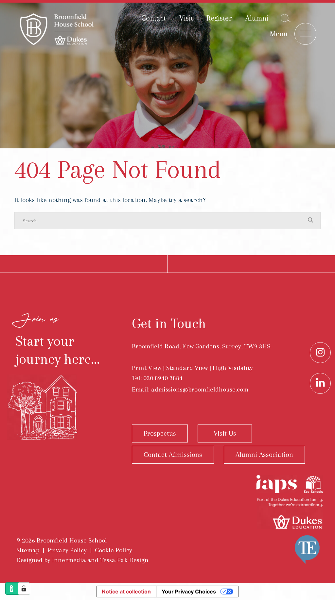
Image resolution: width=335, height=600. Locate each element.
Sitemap (27, 550)
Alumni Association (264, 454)
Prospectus (160, 433)
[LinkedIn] (320, 383)
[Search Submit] (286, 18)
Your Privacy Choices (189, 591)
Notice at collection (126, 591)
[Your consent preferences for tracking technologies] (24, 588)
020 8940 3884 (163, 378)
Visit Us (225, 433)
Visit (186, 18)
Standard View (187, 368)
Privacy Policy (67, 550)
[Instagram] (320, 352)
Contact (153, 18)
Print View (146, 368)
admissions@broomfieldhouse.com (199, 389)
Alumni (256, 18)
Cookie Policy (113, 550)
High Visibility (233, 368)
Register (219, 18)
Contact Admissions (173, 454)
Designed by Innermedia (51, 560)
